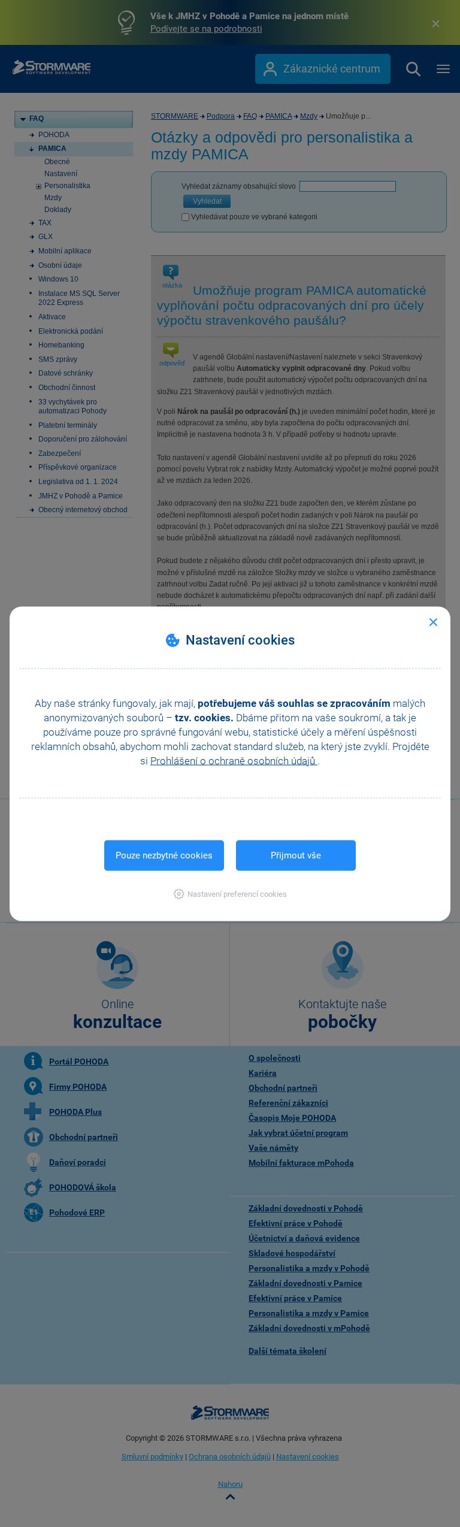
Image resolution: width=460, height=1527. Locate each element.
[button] (230, 893)
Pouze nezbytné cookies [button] (164, 854)
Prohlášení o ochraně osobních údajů (233, 760)
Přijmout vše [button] (296, 854)
